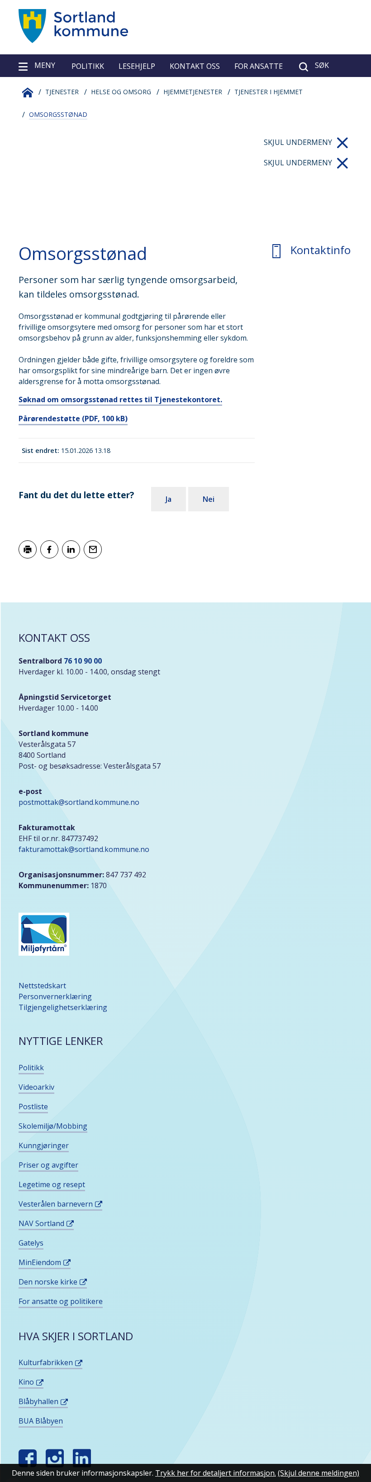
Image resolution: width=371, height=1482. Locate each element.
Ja (168, 499)
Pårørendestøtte (73, 418)
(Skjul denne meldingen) (318, 1473)
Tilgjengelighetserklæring (63, 1007)
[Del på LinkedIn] (71, 549)
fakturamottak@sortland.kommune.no (85, 849)
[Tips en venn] (93, 549)
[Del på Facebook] (49, 549)
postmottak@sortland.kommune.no (79, 802)
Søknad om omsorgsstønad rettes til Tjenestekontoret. (120, 399)
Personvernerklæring (55, 996)
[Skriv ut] (28, 549)
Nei (208, 499)
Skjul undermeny (298, 142)
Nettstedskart (42, 986)
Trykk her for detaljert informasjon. (215, 1473)
